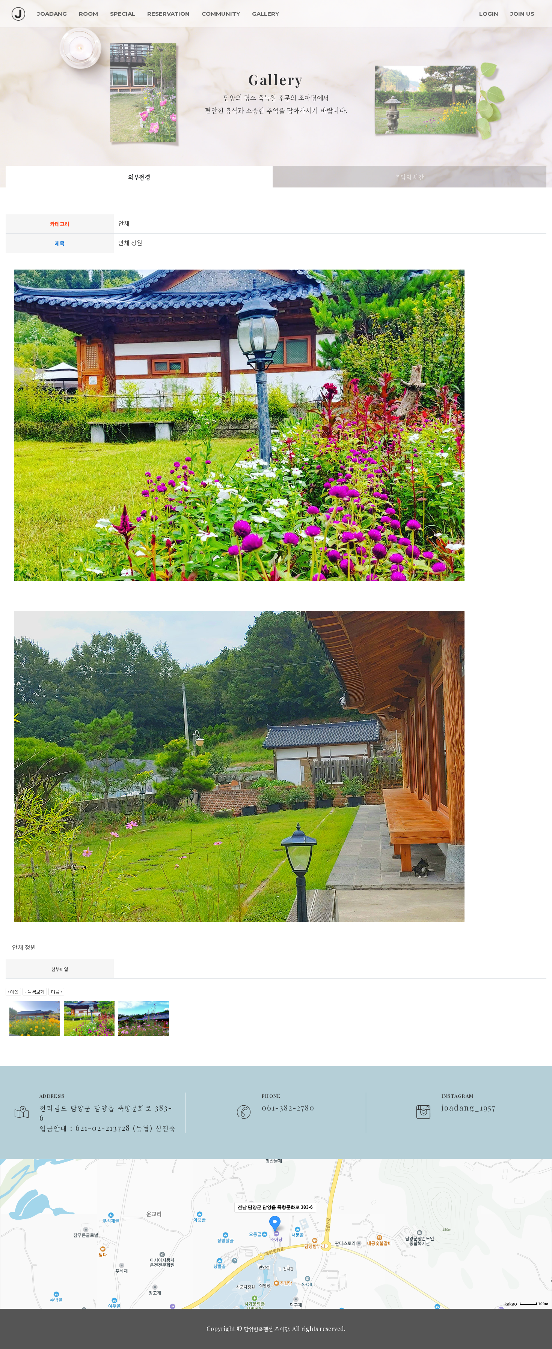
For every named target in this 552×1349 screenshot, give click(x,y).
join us (522, 13)
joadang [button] (52, 13)
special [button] (122, 13)
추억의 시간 (409, 176)
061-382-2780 (288, 1107)
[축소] (542, 1232)
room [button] (88, 13)
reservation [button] (168, 13)
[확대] (542, 1220)
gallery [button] (265, 13)
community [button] (221, 13)
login (488, 13)
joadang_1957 (469, 1107)
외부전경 (139, 176)
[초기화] (542, 1247)
